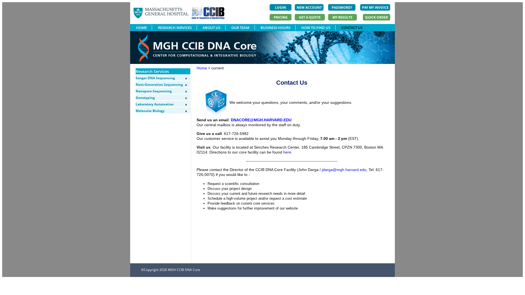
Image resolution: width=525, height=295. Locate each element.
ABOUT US (211, 27)
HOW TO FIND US (315, 27)
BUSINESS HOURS (275, 27)
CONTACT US (352, 27)
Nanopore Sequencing (154, 91)
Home (202, 68)
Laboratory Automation (155, 104)
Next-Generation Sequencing (159, 84)
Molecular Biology (150, 110)
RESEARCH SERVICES (175, 27)
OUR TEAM (240, 27)
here (287, 152)
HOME (141, 27)
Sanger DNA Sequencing (155, 78)
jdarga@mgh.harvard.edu (344, 169)
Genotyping (145, 97)
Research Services (152, 71)
